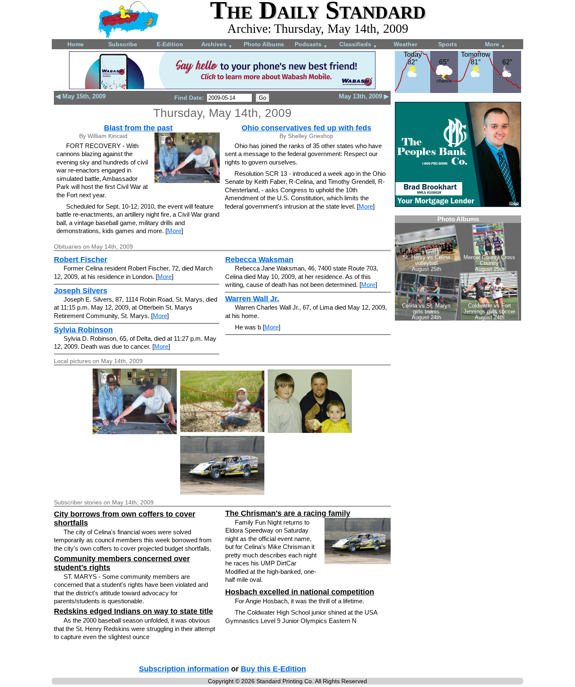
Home (75, 44)
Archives (216, 45)
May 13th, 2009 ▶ (364, 96)
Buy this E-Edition (273, 669)
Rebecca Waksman (259, 259)
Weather (405, 44)
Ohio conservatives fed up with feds (306, 128)
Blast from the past (138, 128)
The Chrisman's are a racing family (287, 513)
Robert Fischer (80, 259)
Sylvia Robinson (83, 330)
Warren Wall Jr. (252, 298)
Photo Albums (264, 44)
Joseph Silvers (80, 290)
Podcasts (311, 45)
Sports (447, 44)
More (495, 45)
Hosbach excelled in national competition (299, 592)
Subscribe (122, 44)
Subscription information (184, 669)
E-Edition (170, 44)
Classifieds (358, 45)
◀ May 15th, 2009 (81, 96)
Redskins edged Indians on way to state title (133, 611)
